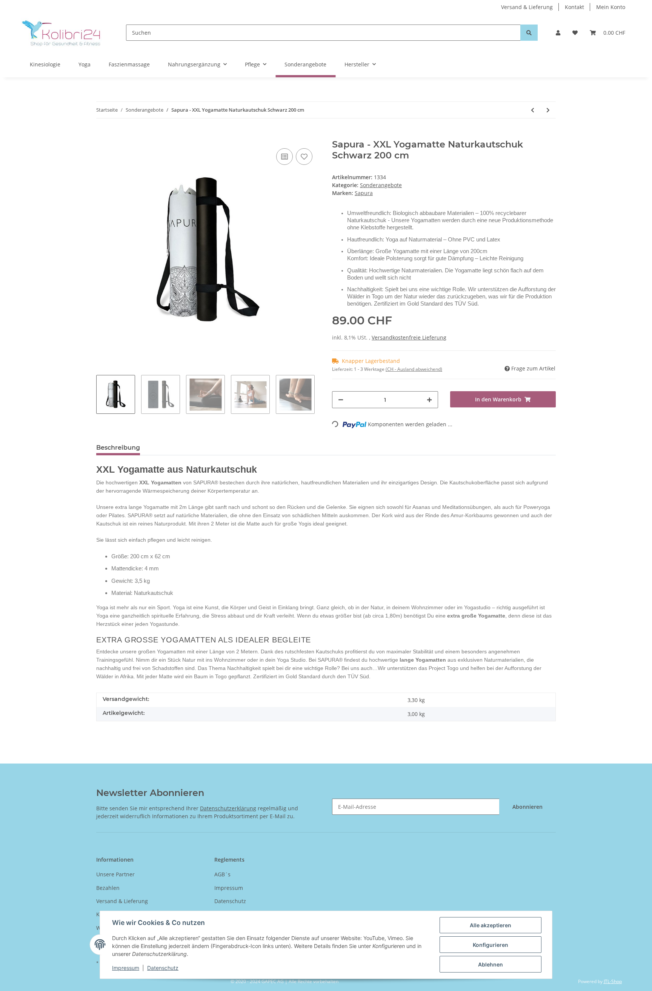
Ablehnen (490, 964)
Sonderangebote (381, 185)
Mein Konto (610, 7)
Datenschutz (230, 901)
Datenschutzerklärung (228, 808)
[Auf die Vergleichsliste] (284, 156)
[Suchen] (529, 33)
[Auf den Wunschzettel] (304, 156)
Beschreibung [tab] (118, 447)
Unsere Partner (115, 874)
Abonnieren (527, 806)
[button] (558, 33)
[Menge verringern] (340, 400)
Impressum (228, 887)
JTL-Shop (613, 981)
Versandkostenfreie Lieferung (409, 337)
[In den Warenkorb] (102, 135)
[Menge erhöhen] (429, 400)
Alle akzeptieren (490, 925)
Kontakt (574, 7)
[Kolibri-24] (61, 32)
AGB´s (222, 874)
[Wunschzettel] (575, 33)
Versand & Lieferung (527, 7)
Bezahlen (108, 887)
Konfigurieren (490, 945)
